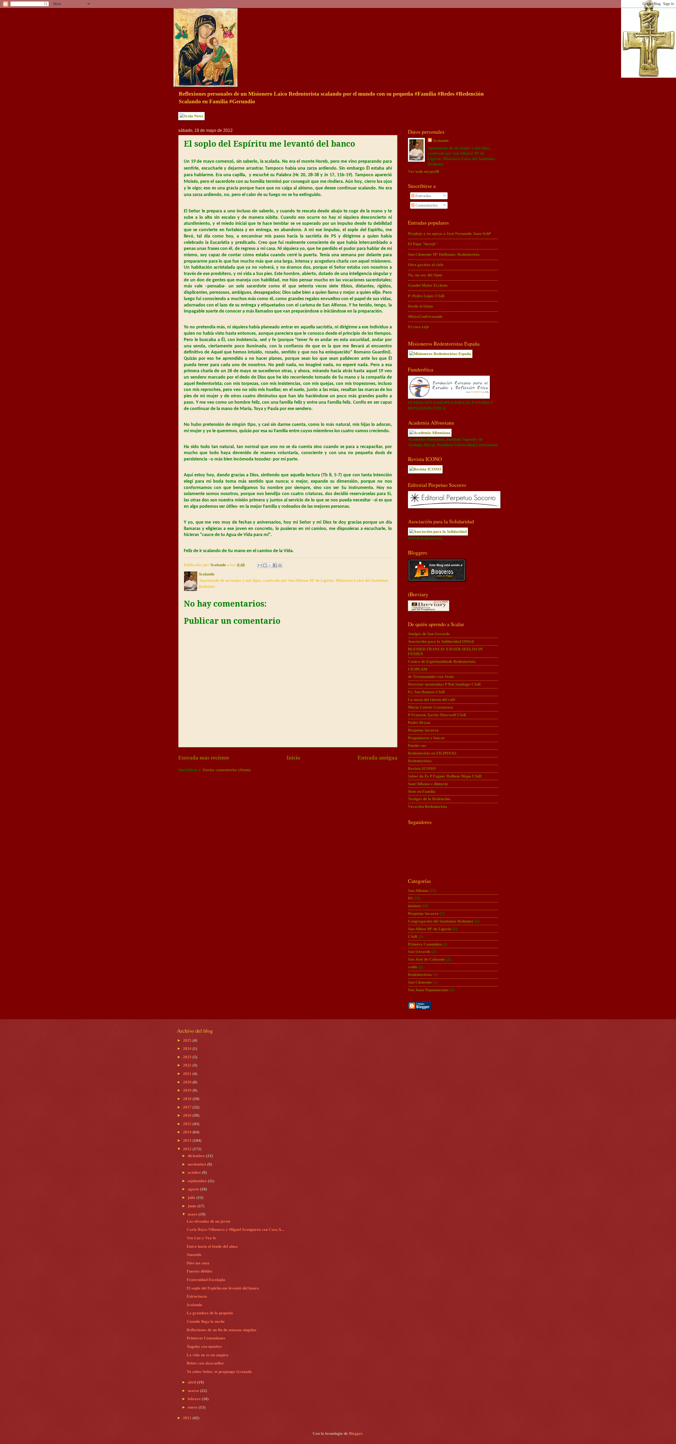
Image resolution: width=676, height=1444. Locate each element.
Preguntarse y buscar (426, 738)
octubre (195, 1172)
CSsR (412, 936)
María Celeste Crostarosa (430, 707)
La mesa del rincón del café (431, 699)
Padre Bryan (419, 722)
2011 (188, 1418)
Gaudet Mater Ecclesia (428, 285)
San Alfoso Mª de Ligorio (429, 929)
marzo (194, 1391)
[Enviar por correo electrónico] (259, 565)
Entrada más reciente (203, 758)
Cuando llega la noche (206, 1321)
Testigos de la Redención (429, 799)
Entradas (422, 196)
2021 (188, 1074)
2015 (188, 1124)
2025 (188, 1040)
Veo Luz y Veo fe (201, 1238)
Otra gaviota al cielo (426, 265)
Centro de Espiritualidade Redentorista (442, 661)
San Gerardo (419, 951)
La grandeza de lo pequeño (210, 1313)
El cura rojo (418, 327)
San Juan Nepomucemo (428, 990)
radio (412, 967)
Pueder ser (417, 745)
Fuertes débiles (199, 1271)
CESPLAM (417, 669)
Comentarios (426, 205)
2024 (188, 1048)
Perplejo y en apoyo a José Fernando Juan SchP (449, 233)
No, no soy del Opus (425, 275)
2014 (188, 1132)
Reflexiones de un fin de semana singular (222, 1330)
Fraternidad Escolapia (206, 1280)
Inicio (293, 758)
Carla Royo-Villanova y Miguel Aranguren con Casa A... (235, 1229)
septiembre (198, 1181)
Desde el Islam (420, 306)
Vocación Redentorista (427, 806)
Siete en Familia (421, 791)
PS (410, 898)
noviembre (197, 1164)
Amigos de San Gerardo (429, 634)
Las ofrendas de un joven (208, 1221)
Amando (194, 1254)
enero (193, 1407)
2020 (188, 1082)
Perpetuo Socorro (423, 730)
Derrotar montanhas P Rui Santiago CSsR (444, 684)
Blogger (355, 1433)
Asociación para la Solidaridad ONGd (440, 641)
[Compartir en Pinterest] (280, 565)
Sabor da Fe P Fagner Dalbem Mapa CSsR (445, 776)
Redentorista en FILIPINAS (432, 753)
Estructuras (197, 1296)
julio (192, 1197)
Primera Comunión (425, 944)
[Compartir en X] (270, 565)
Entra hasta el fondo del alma (212, 1246)
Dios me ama (198, 1263)
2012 (188, 1149)
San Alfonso (418, 890)
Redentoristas (420, 761)
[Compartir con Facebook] (275, 565)
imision (414, 906)
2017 (188, 1107)
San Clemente (420, 982)
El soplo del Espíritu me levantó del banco (223, 1288)
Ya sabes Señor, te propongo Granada (219, 1372)
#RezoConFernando (425, 316)
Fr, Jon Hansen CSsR (426, 692)
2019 (188, 1090)
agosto (194, 1189)
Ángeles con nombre (204, 1346)
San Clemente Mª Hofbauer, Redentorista (444, 254)
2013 (188, 1140)
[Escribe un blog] (264, 565)
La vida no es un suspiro (207, 1355)
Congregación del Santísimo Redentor (440, 921)
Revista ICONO (422, 768)
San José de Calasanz (426, 959)
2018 (188, 1099)
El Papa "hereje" (423, 244)
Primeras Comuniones (206, 1338)
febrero (195, 1399)
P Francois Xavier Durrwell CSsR (437, 715)
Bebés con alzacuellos (205, 1363)
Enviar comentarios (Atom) (227, 770)
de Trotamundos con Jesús (431, 676)
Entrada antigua (377, 758)
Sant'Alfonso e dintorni (428, 784)
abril (192, 1382)
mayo (193, 1214)
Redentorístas (420, 974)
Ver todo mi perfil (423, 171)
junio (193, 1206)
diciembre (197, 1156)
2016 (188, 1115)
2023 (188, 1057)
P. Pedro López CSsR (426, 296)
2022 (188, 1065)
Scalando (441, 140)
